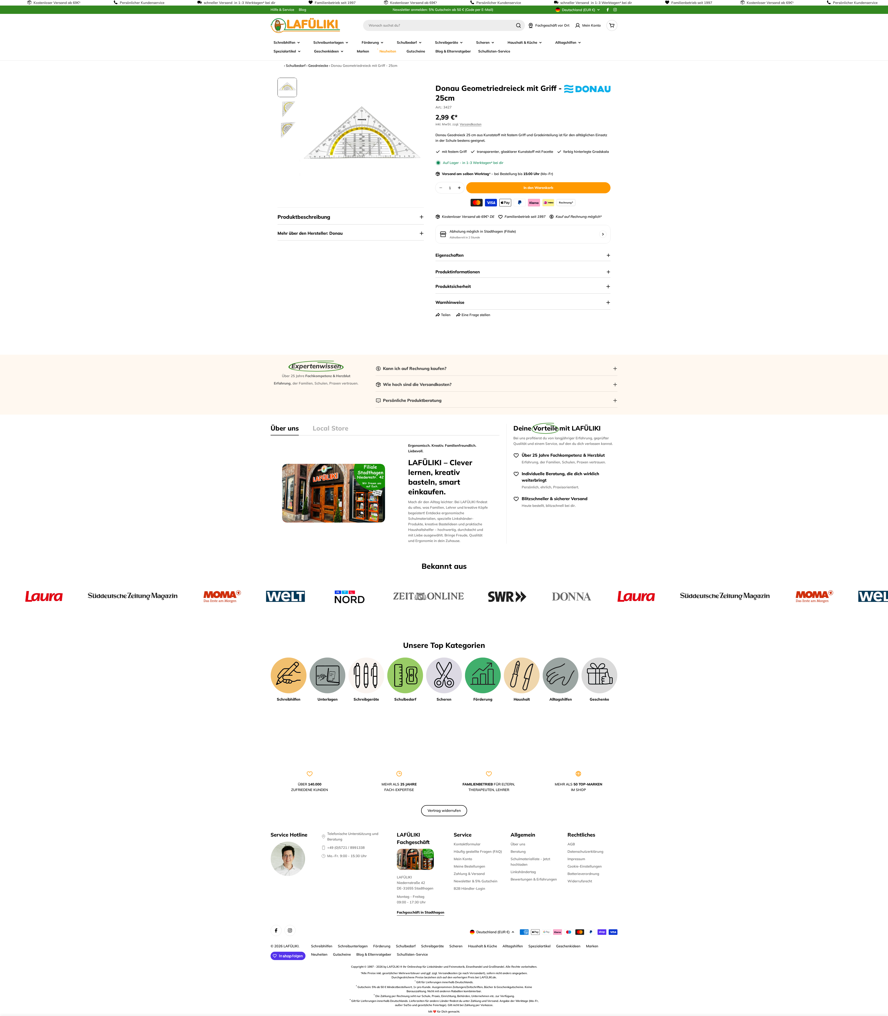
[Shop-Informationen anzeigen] (603, 234)
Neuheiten (319, 954)
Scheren (455, 946)
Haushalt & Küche (482, 946)
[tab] (285, 429)
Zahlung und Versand (484, 1001)
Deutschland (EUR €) (578, 10)
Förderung (381, 946)
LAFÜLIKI (291, 946)
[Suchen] (518, 25)
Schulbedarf (295, 65)
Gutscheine (342, 954)
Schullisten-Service (412, 954)
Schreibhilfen (321, 946)
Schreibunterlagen (353, 946)
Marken (592, 946)
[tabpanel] (385, 493)
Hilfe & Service (282, 9)
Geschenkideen (568, 946)
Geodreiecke (318, 65)
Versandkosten (470, 124)
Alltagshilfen (513, 946)
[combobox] (444, 25)
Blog (302, 9)
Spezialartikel (539, 946)
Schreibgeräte (432, 946)
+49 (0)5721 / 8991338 (346, 847)
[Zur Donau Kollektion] (587, 88)
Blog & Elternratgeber (373, 954)
